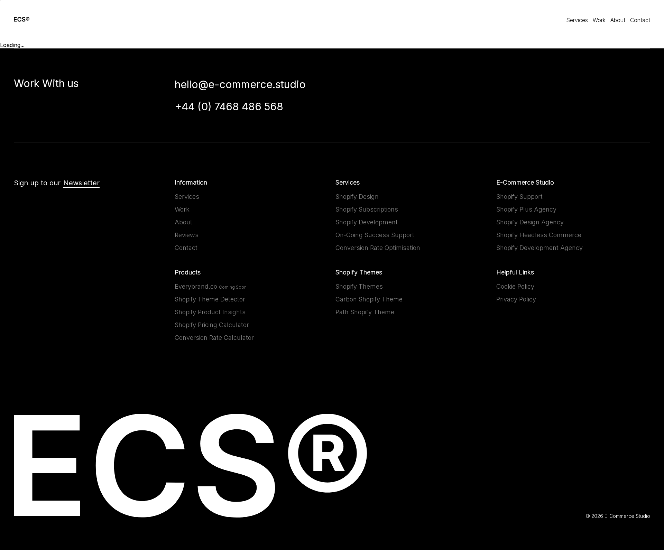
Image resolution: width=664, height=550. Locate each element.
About (617, 20)
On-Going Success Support (374, 235)
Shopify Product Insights (210, 312)
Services (577, 20)
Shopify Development (366, 222)
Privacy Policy (516, 299)
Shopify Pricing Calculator (212, 324)
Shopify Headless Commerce (538, 235)
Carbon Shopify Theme (369, 299)
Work (599, 20)
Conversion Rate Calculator (214, 337)
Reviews (187, 235)
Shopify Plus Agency (526, 209)
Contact (640, 20)
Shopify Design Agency (530, 222)
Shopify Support (519, 196)
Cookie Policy (515, 286)
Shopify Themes (359, 286)
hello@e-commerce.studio (240, 84)
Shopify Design (357, 196)
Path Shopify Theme (364, 312)
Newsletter (81, 183)
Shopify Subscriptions (366, 209)
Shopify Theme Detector (210, 299)
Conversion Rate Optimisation (377, 247)
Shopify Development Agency (539, 247)
